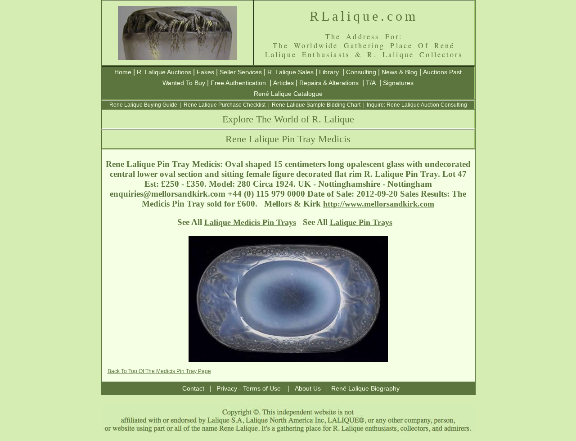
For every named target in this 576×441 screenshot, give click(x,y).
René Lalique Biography (365, 388)
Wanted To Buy (183, 82)
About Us (308, 388)
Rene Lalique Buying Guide (143, 105)
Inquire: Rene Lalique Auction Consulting (417, 105)
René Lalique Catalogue (288, 93)
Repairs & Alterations (329, 82)
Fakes (205, 72)
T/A (371, 82)
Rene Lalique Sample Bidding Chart (316, 105)
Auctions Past (442, 72)
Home (122, 72)
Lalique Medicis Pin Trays (250, 222)
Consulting (361, 72)
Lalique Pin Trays (361, 222)
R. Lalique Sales (290, 72)
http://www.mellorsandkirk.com (378, 203)
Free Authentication (238, 82)
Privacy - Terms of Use (248, 388)
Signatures (398, 82)
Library (329, 72)
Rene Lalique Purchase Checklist (225, 105)
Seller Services (241, 72)
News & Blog (400, 72)
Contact (193, 388)
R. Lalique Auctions (164, 72)
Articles (283, 82)
